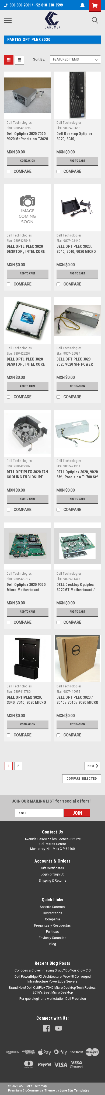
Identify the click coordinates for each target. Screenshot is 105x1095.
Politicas (52, 932)
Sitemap (41, 1086)
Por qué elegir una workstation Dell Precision (52, 999)
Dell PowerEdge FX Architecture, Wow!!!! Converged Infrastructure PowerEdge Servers (53, 979)
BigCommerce (33, 1090)
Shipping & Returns (52, 880)
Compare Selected (81, 778)
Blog (52, 944)
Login (45, 874)
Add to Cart (77, 160)
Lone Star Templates (74, 1090)
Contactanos (52, 913)
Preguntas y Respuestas (52, 925)
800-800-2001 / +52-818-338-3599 (36, 5)
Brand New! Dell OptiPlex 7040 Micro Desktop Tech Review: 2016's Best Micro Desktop (52, 990)
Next (91, 766)
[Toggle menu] (8, 20)
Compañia (52, 919)
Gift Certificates (52, 868)
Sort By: (39, 59)
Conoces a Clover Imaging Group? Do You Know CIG (53, 970)
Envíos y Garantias (52, 938)
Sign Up (58, 874)
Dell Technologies (19, 123)
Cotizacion (27, 160)
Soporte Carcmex (52, 907)
